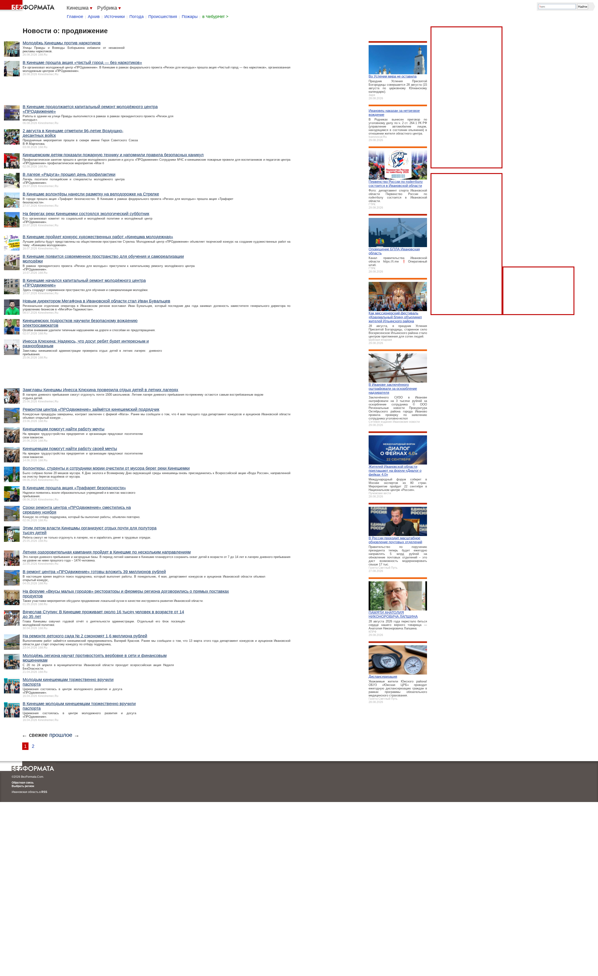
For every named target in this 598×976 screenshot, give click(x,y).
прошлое (60, 735)
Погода (136, 16)
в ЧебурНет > (215, 16)
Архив (94, 16)
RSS (44, 792)
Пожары (190, 16)
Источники (114, 16)
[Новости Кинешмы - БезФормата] (28, 6)
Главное (75, 16)
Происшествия (162, 16)
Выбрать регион (23, 786)
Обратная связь (23, 782)
